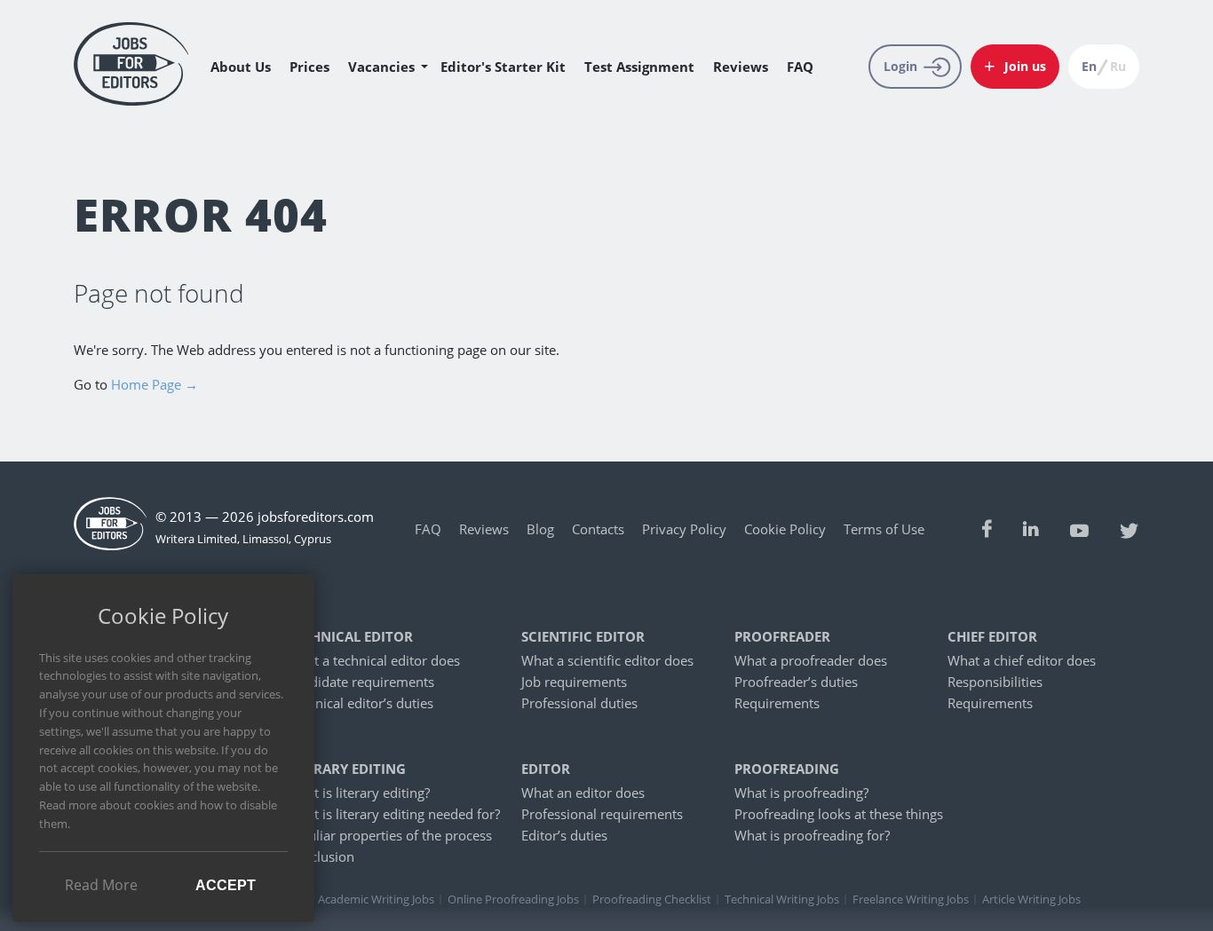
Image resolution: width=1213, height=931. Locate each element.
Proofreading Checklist (651, 899)
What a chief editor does (1021, 660)
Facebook (987, 528)
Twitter (1129, 528)
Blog (540, 529)
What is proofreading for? (812, 835)
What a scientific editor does (607, 660)
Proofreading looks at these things (838, 814)
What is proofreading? (801, 792)
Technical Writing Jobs (782, 899)
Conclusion (320, 856)
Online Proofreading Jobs (513, 899)
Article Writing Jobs (1031, 899)
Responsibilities (995, 681)
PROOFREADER (782, 636)
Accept (225, 885)
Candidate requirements (360, 681)
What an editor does (583, 792)
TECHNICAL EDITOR (350, 636)
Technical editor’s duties (360, 703)
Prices (309, 66)
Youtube (1079, 529)
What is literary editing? (358, 792)
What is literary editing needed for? (393, 814)
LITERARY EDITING (346, 769)
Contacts (598, 529)
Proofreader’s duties (796, 681)
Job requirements (574, 681)
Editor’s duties (564, 835)
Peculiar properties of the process (389, 835)
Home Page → (154, 384)
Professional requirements (602, 814)
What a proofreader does (810, 660)
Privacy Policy (684, 529)
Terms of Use (884, 529)
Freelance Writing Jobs (910, 899)
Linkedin (1031, 528)
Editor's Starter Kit (503, 66)
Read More (101, 885)
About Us (240, 66)
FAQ (800, 66)
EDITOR (545, 769)
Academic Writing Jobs (376, 899)
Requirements (777, 703)
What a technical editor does (373, 660)
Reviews (740, 66)
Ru (1118, 66)
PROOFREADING (786, 769)
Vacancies (381, 66)
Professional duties (579, 703)
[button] (1015, 66)
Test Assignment (639, 66)
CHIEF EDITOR (992, 636)
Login (900, 66)
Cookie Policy (785, 529)
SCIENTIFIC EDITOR (583, 636)
